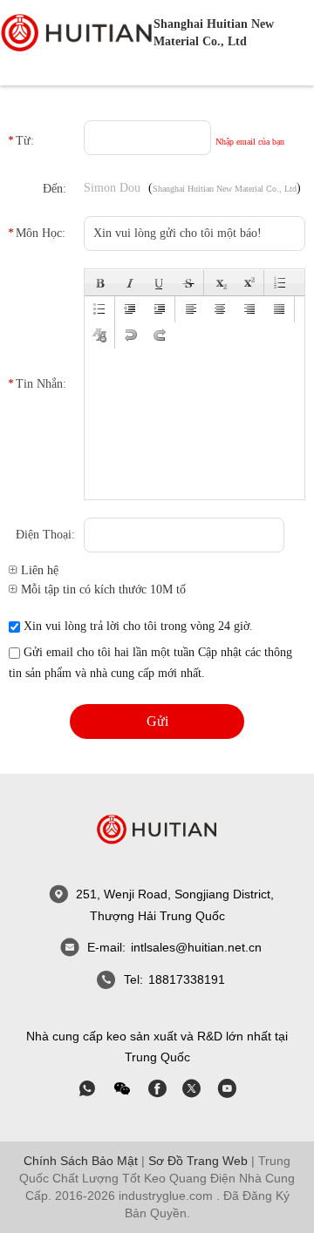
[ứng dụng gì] (87, 1088)
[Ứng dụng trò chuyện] (157, 1088)
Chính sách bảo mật (81, 1161)
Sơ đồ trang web (198, 1161)
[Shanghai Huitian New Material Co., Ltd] (77, 33)
